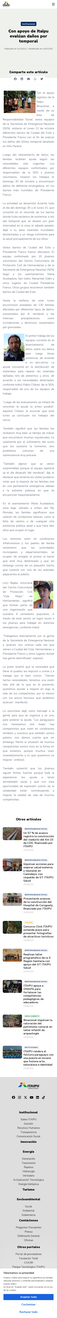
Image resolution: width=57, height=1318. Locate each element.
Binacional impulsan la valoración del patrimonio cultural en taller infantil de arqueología (37, 1027)
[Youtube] (31, 1097)
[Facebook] (13, 1097)
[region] (28, 1293)
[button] (53, 4)
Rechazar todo (28, 1312)
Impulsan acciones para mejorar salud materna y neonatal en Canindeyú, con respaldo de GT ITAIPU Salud (38, 872)
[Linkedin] (38, 1097)
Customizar (28, 1304)
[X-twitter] (25, 1097)
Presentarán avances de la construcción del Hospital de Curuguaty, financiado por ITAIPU (38, 903)
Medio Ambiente (32, 1016)
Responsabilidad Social (36, 829)
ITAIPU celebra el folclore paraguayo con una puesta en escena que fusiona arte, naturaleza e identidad (38, 1058)
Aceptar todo (28, 1297)
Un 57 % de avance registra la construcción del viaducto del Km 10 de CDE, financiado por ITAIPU (38, 839)
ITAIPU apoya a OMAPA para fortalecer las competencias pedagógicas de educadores (33, 994)
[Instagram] (19, 1097)
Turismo (29, 922)
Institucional (28, 24)
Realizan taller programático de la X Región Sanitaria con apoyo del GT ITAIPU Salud (37, 961)
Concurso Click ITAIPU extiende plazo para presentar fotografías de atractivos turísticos (38, 931)
